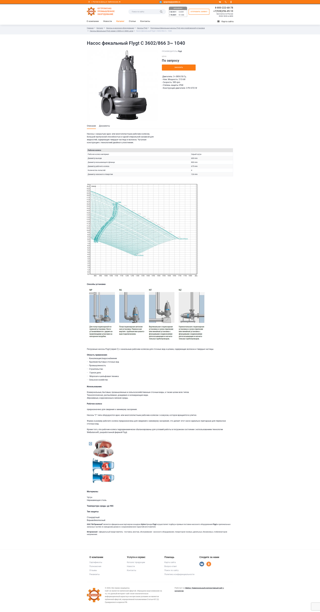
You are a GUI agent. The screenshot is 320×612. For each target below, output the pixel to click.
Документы (104, 126)
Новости (107, 21)
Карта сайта (226, 22)
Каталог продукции (136, 562)
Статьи (132, 21)
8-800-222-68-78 (224, 7)
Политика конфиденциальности (179, 574)
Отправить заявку (199, 12)
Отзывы (93, 570)
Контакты (145, 21)
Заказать (178, 67)
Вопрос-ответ (170, 566)
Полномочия (95, 566)
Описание (91, 126)
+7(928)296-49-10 (223, 11)
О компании (93, 21)
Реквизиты (94, 574)
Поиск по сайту (171, 570)
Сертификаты (95, 562)
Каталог (120, 21)
